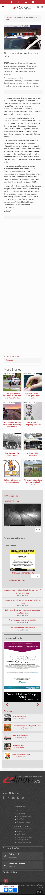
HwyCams (11, 495)
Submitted (14, 356)
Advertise (21, 834)
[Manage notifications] (6, 881)
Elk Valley (21, 819)
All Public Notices (17, 580)
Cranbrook (21, 811)
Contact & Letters (24, 837)
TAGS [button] (10, 360)
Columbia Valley (24, 816)
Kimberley (21, 814)
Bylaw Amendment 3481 (23, 573)
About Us (21, 831)
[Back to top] (39, 890)
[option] (22, 513)
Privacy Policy (23, 840)
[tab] (22, 360)
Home (8, 17)
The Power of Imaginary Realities (22, 620)
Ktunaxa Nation (23, 822)
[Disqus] (22, 253)
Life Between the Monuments (22, 627)
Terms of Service (24, 842)
